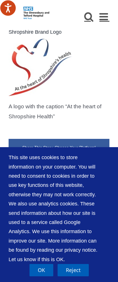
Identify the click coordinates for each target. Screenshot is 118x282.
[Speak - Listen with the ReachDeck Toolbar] (8, 8)
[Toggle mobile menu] (104, 16)
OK (41, 270)
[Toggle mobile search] (89, 16)
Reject (73, 270)
